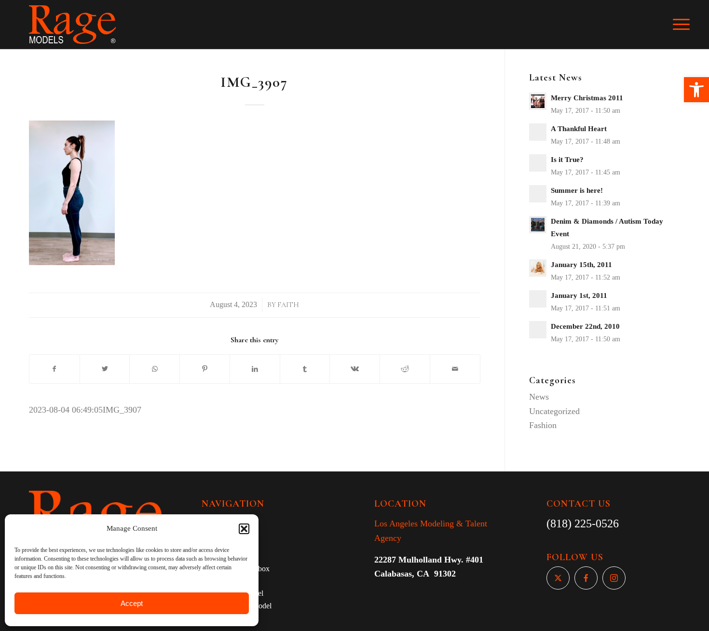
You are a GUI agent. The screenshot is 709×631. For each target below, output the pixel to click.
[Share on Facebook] (54, 369)
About (211, 531)
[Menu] (688, 24)
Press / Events (223, 581)
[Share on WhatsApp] (154, 369)
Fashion (543, 425)
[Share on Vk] (355, 369)
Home (211, 519)
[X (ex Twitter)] (558, 578)
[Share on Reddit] (405, 369)
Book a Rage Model (232, 593)
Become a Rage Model (237, 606)
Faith (288, 305)
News (539, 397)
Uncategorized (554, 411)
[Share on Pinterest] (205, 369)
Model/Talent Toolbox (236, 568)
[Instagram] (614, 578)
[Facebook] (586, 578)
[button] (696, 89)
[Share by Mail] (455, 369)
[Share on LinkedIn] (255, 369)
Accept (132, 603)
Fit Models (218, 544)
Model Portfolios (227, 556)
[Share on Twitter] (105, 369)
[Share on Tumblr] (305, 369)
